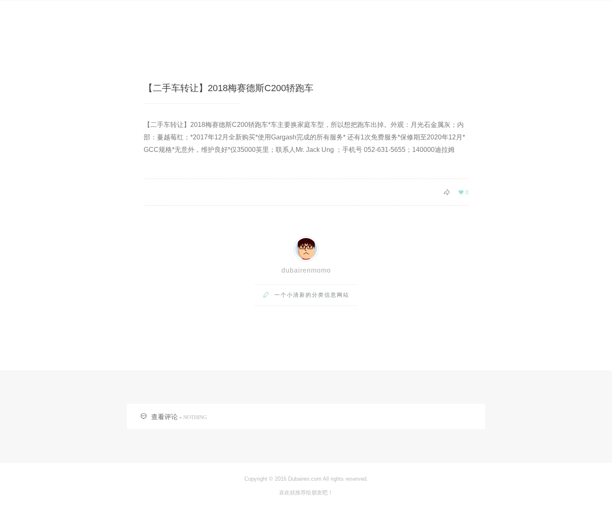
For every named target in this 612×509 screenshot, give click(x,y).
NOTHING (195, 417)
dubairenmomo (306, 270)
